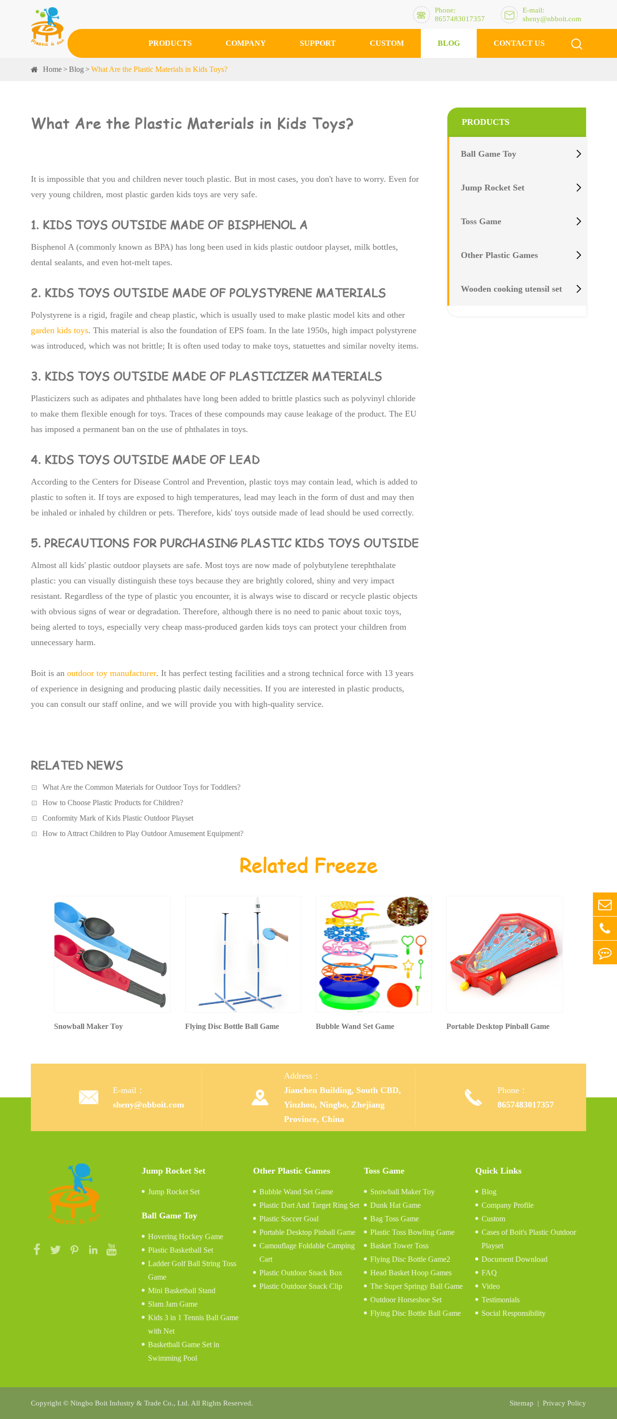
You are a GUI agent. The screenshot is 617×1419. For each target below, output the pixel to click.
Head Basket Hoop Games (411, 1273)
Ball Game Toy (488, 154)
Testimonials (501, 1300)
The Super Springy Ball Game (416, 1286)
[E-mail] (605, 904)
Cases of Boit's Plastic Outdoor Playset (529, 1239)
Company (246, 43)
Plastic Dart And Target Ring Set (309, 1205)
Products (170, 43)
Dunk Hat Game (395, 1205)
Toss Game (481, 221)
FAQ (489, 1273)
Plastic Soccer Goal (289, 1219)
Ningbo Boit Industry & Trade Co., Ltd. (129, 1403)
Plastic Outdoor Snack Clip (300, 1286)
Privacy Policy (564, 1403)
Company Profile (508, 1205)
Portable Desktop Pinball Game (307, 1232)
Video (491, 1286)
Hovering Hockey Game (185, 1236)
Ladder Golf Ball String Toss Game (192, 1270)
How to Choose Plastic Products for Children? (112, 802)
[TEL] (605, 928)
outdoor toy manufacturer (111, 673)
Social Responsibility (514, 1313)
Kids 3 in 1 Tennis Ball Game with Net (193, 1324)
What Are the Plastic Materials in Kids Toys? (159, 69)
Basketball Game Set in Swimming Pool (183, 1351)
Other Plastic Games (499, 255)
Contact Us (519, 43)
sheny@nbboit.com (148, 1104)
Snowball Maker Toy (402, 1192)
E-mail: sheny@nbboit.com (552, 14)
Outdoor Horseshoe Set (406, 1300)
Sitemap (522, 1403)
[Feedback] (605, 952)
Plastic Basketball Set (180, 1250)
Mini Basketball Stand (181, 1290)
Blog (449, 43)
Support (318, 43)
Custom (387, 43)
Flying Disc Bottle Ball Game (415, 1313)
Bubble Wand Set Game (296, 1192)
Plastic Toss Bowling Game (412, 1232)
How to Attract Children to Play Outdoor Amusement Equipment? (142, 833)
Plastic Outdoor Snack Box (300, 1273)
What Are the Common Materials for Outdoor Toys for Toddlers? (141, 787)
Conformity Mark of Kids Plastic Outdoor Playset (117, 818)
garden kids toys (59, 330)
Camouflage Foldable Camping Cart (307, 1252)
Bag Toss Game (394, 1219)
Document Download (515, 1259)
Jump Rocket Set (492, 187)
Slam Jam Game (173, 1304)
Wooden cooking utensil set (511, 289)
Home (52, 69)
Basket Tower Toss (399, 1246)
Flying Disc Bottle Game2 (410, 1259)
